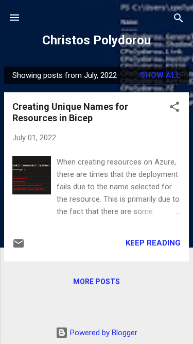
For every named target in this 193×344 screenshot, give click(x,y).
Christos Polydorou (96, 40)
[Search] (178, 18)
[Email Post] (18, 247)
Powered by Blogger (102, 332)
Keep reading (153, 243)
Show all (160, 75)
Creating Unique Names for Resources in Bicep (70, 112)
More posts (96, 281)
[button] (174, 107)
